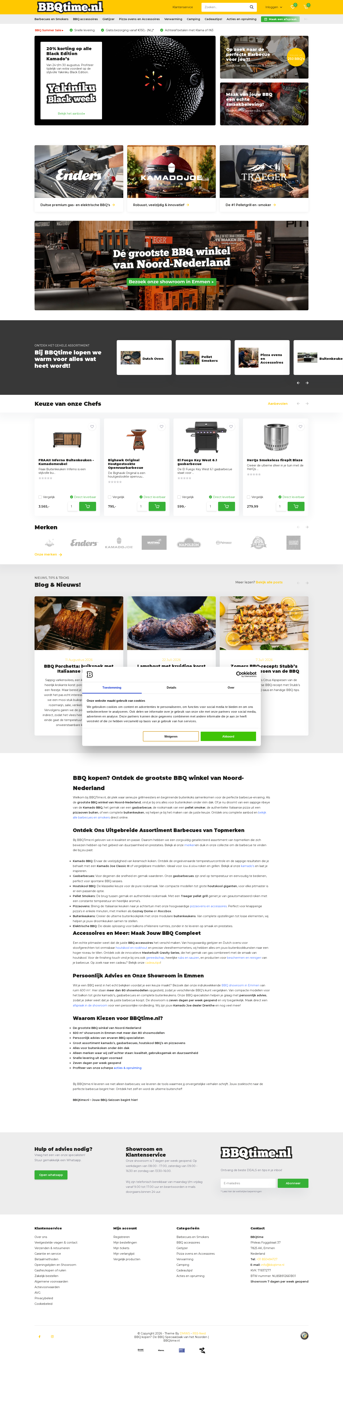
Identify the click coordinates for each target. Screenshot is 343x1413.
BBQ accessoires (85, 19)
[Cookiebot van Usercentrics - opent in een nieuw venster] (239, 674)
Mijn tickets (121, 1248)
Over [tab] (231, 687)
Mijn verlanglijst (124, 1253)
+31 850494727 (266, 1259)
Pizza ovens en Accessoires (139, 19)
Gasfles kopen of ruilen (50, 1270)
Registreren (121, 1237)
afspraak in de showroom (90, 1005)
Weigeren (170, 736)
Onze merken (46, 554)
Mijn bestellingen (125, 1242)
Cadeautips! (213, 19)
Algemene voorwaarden (51, 1281)
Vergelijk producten (126, 1259)
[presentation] (298, 383)
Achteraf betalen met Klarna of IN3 (188, 30)
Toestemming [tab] (111, 687)
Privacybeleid (44, 1298)
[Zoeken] (252, 7)
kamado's (247, 866)
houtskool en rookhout (131, 948)
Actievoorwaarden (47, 1287)
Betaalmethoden (46, 1259)
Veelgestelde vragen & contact (56, 1242)
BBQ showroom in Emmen (240, 985)
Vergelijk (49, 497)
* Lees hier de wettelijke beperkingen (241, 1191)
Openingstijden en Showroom (55, 1265)
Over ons (41, 1237)
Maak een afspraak (283, 19)
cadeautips (152, 962)
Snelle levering (84, 30)
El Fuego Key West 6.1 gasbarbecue (197, 462)
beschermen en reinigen (244, 958)
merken (189, 845)
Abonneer (293, 1183)
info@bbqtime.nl (272, 1265)
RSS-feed (199, 1333)
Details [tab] (171, 687)
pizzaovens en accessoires (208, 906)
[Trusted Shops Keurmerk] (304, 1336)
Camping (193, 19)
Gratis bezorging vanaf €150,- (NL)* (129, 30)
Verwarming (173, 19)
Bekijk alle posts (269, 582)
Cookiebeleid (43, 1304)
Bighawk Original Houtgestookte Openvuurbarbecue (125, 464)
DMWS (185, 1333)
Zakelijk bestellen (46, 1276)
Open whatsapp (51, 1175)
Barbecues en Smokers (51, 19)
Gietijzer (108, 19)
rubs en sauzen (188, 958)
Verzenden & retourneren (52, 1248)
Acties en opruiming (241, 19)
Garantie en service (48, 1253)
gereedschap (155, 958)
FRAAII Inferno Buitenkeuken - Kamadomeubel (66, 462)
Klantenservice (182, 7)
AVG (37, 1292)
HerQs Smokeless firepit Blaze (275, 460)
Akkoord (228, 736)
